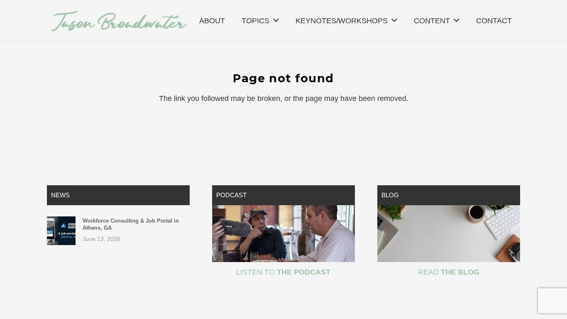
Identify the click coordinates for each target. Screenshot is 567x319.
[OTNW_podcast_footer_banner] (283, 233)
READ (448, 272)
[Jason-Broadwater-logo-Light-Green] (119, 20)
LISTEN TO (283, 272)
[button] (276, 20)
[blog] (448, 233)
